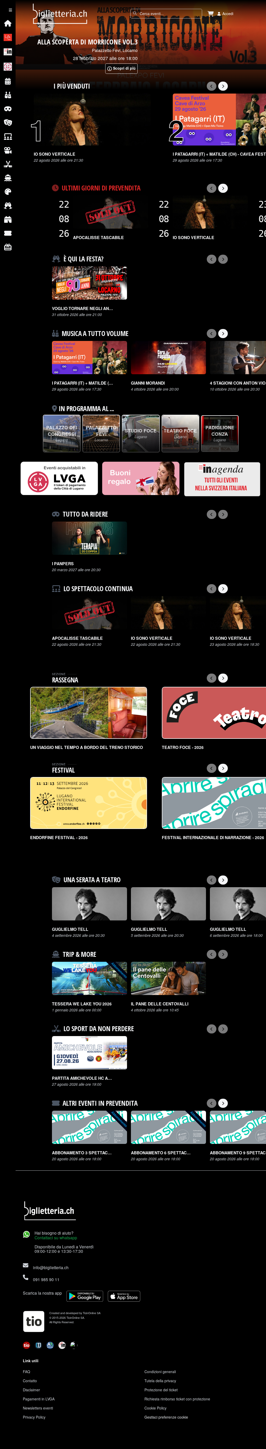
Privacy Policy (34, 1417)
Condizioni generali (160, 1371)
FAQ (26, 1371)
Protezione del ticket (161, 1389)
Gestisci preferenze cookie (166, 1417)
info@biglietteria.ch (51, 1267)
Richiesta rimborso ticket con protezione (177, 1398)
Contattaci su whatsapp (56, 1237)
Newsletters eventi (38, 1408)
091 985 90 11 (46, 1279)
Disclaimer (31, 1389)
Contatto (30, 1380)
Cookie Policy (155, 1408)
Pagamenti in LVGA (39, 1398)
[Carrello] (211, 13)
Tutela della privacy (160, 1380)
